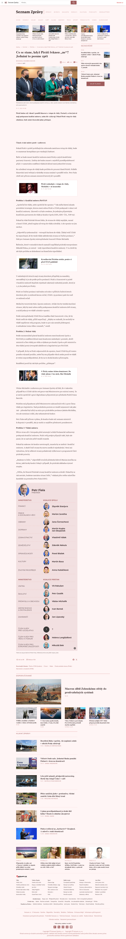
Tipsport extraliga (53, 887)
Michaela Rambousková (25, 61)
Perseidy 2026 (64, 899)
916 (76, 62)
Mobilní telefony (37, 904)
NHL (49, 894)
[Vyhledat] (74, 2)
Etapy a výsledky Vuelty (38, 885)
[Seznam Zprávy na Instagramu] (63, 927)
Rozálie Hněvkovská (53, 746)
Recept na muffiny (69, 885)
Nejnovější (86, 46)
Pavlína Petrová (51, 798)
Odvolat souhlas (54, 919)
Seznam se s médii (77, 916)
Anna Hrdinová (51, 763)
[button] (22, 28)
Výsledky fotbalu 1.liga (54, 885)
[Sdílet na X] (76, 660)
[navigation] (2, 2)
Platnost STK (98, 894)
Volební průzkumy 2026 (22, 885)
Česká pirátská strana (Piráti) (63, 666)
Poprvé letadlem (83, 885)
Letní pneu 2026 (99, 882)
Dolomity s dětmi (84, 894)
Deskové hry (74, 904)
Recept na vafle (68, 892)
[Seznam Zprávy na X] (59, 927)
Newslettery (98, 916)
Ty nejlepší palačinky (69, 882)
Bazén (37, 902)
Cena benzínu (72, 899)
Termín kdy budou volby (22, 890)
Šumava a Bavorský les (85, 887)
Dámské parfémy (58, 904)
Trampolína (54, 902)
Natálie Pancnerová (53, 781)
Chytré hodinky (90, 904)
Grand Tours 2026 (36, 894)
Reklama (70, 912)
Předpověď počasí (54, 899)
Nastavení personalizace (68, 919)
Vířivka (95, 902)
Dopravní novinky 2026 (101, 887)
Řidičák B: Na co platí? (101, 890)
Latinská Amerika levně (85, 892)
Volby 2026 (19, 882)
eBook (64, 62)
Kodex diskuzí (88, 916)
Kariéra (42, 912)
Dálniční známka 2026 (101, 885)
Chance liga (51, 882)
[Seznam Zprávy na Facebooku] (55, 927)
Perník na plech (68, 894)
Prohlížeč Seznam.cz (51, 916)
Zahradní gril (88, 902)
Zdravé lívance (68, 887)
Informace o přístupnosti (93, 912)
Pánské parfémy (99, 904)
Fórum (46, 666)
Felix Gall (34, 892)
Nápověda (49, 912)
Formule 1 (50, 892)
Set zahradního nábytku (77, 902)
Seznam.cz (120, 2)
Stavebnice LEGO (47, 904)
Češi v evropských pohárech (84, 899)
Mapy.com (45, 899)
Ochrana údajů (79, 912)
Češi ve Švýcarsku (84, 890)
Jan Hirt (34, 887)
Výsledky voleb (20, 887)
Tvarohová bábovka (69, 890)
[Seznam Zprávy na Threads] (67, 927)
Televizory (82, 904)
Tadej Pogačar (35, 890)
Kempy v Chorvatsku (85, 882)
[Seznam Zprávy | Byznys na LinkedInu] (71, 927)
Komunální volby (20, 894)
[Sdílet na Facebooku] (73, 660)
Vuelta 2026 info (36, 882)
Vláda (51, 666)
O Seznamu (35, 912)
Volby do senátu (20, 892)
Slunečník (60, 902)
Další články (95, 84)
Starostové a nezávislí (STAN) (25, 669)
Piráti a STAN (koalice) (35, 666)
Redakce (63, 912)
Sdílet (70, 62)
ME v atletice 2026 (53, 890)
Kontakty (57, 912)
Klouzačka (67, 902)
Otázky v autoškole (100, 892)
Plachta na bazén (44, 902)
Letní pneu (67, 904)
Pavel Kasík (49, 816)
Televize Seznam (64, 916)
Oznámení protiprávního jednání (33, 916)
